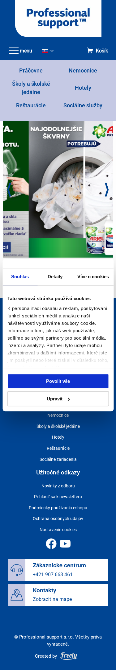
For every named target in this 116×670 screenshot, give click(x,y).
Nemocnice (83, 70)
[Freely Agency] (69, 656)
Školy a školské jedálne (58, 426)
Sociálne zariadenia (58, 459)
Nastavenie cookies (58, 529)
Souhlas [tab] (20, 276)
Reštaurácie (31, 105)
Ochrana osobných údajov (58, 518)
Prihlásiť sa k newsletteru (58, 496)
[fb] (51, 543)
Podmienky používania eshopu (58, 507)
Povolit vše (58, 381)
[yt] (65, 544)
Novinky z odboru (58, 485)
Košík (102, 51)
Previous (9, 190)
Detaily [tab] (55, 276)
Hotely (83, 88)
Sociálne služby (82, 105)
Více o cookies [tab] (93, 276)
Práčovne (31, 70)
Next (107, 190)
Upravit (54, 398)
